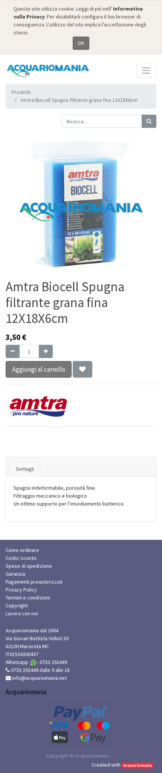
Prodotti (21, 92)
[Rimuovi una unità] (13, 351)
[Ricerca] (149, 121)
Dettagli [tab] (25, 469)
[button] (82, 369)
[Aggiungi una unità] (46, 351)
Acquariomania (137, 765)
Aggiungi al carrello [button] (38, 369)
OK (81, 43)
